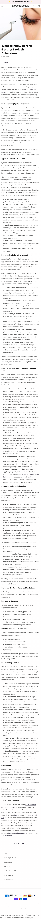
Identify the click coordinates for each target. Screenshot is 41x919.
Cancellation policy (21, 909)
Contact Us (8, 862)
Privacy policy (8, 906)
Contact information (32, 906)
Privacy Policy (9, 879)
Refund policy (9, 875)
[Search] (34, 6)
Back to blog (21, 843)
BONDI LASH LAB (11, 903)
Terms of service (19, 906)
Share (6, 62)
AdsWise (26, 903)
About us (7, 866)
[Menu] (2, 6)
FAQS (5, 853)
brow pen (17, 815)
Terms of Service (10, 871)
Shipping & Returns (10, 858)
